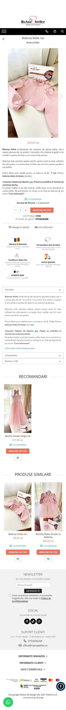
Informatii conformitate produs (20, 348)
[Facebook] (27, 621)
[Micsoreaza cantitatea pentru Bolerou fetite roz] (15, 210)
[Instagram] (39, 621)
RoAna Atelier (33, 42)
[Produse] (4, 32)
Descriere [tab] (9, 289)
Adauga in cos (42, 210)
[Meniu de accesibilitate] (60, 686)
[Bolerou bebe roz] (17, 506)
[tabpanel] (33, 93)
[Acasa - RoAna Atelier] (33, 20)
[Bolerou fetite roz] (33, 93)
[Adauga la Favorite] (17, 457)
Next (61, 96)
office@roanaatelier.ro (34, 645)
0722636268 (34, 641)
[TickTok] (33, 621)
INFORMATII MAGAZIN (31, 656)
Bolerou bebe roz (17, 534)
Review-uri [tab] (11, 361)
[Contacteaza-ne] (46, 31)
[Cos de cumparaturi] (54, 31)
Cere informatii (45, 227)
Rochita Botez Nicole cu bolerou (48, 535)
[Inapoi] (2, 39)
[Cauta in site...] (62, 31)
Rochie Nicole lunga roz (17, 436)
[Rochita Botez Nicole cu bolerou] (48, 506)
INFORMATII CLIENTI (32, 662)
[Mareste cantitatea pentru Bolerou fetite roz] (25, 210)
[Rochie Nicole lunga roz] (17, 408)
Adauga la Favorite (20, 227)
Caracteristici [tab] (11, 355)
